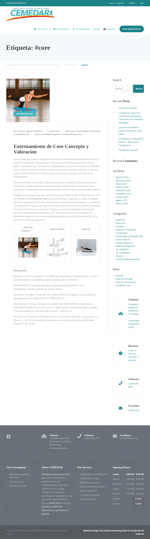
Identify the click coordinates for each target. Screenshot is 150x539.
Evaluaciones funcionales (92, 486)
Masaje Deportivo (124, 242)
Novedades (63, 29)
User (142, 3)
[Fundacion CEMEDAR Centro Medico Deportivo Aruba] (30, 14)
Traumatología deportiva (128, 259)
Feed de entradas (124, 278)
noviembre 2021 (124, 193)
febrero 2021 (122, 203)
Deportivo (120, 219)
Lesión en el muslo (128, 108)
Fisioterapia (82, 131)
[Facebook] (8, 437)
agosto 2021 (121, 200)
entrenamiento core (72, 134)
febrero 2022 (122, 187)
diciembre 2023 (123, 180)
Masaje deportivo (88, 490)
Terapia (119, 255)
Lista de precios (16, 481)
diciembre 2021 (123, 190)
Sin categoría (122, 249)
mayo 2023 (121, 183)
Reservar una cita (17, 485)
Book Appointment (132, 29)
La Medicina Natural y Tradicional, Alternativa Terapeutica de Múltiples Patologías (131, 117)
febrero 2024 (122, 177)
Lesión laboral (122, 239)
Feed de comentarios (126, 282)
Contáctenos (83, 29)
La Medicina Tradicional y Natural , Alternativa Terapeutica (131, 142)
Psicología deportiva (90, 495)
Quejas (96, 29)
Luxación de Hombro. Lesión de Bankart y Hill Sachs (130, 130)
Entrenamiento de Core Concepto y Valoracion (51, 149)
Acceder (120, 275)
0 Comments (53, 131)
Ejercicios (70, 131)
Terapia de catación (128, 150)
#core (37, 134)
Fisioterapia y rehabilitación (129, 236)
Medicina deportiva (89, 482)
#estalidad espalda (50, 134)
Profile (132, 3)
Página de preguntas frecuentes (19, 476)
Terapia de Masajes (89, 478)
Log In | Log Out (116, 3)
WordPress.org (123, 285)
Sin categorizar (123, 252)
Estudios (120, 226)
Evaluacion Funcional (126, 229)
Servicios (42, 29)
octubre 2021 (122, 197)
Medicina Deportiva (125, 246)
